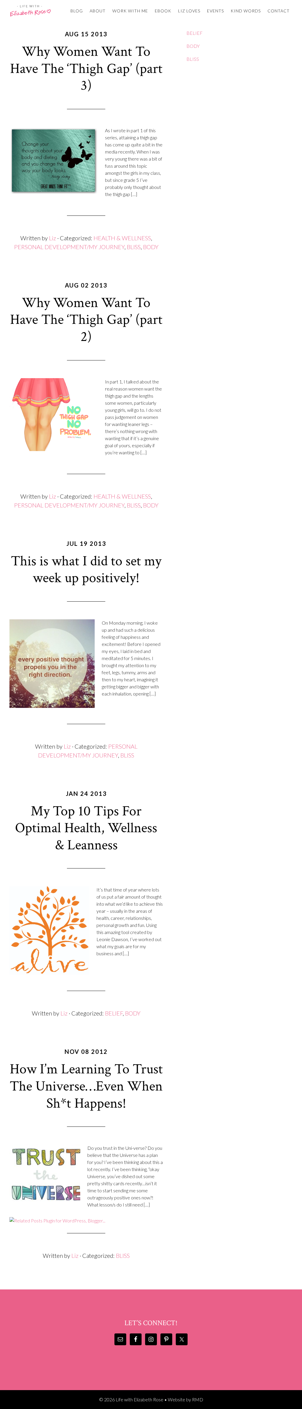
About (98, 10)
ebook (163, 10)
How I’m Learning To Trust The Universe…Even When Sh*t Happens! (86, 1086)
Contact (278, 10)
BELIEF (114, 1013)
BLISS (134, 246)
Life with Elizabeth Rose (30, 10)
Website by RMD (185, 1399)
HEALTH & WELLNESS (122, 237)
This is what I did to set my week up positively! (86, 569)
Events (215, 10)
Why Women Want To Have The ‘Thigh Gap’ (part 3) (86, 68)
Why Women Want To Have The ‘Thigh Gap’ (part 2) (86, 319)
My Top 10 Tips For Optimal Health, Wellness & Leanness (86, 828)
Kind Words (246, 10)
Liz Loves (189, 10)
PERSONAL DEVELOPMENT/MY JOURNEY (69, 246)
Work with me (130, 10)
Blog (76, 10)
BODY (150, 246)
